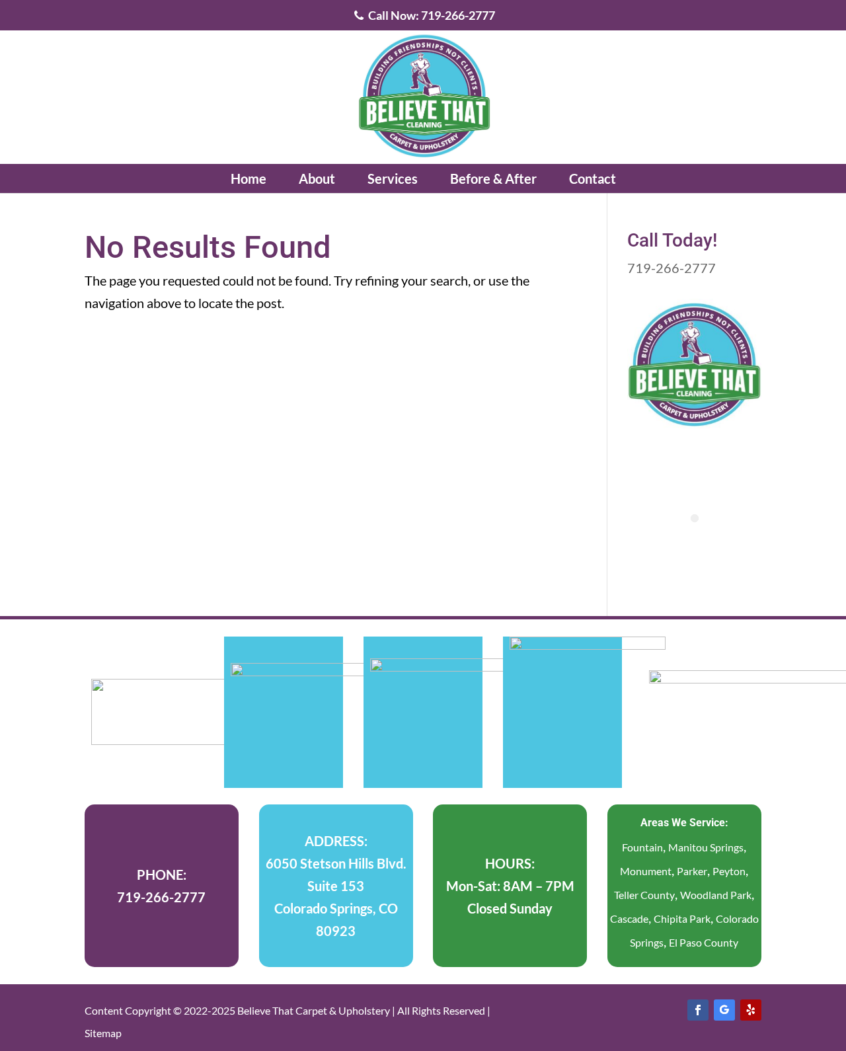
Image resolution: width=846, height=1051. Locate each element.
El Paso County (703, 942)
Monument (646, 871)
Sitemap (103, 1033)
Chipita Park (682, 918)
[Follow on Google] (724, 1010)
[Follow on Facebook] (698, 1010)
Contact (592, 178)
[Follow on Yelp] (750, 1010)
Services (392, 178)
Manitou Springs (706, 847)
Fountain (642, 847)
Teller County (644, 894)
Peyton (729, 871)
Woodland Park (715, 894)
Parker (692, 871)
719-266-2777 (671, 268)
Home (248, 178)
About (317, 178)
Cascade (629, 918)
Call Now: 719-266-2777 (430, 15)
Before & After (493, 178)
